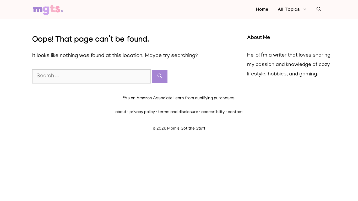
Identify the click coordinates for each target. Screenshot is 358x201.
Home (262, 10)
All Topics (289, 10)
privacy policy (142, 112)
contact (235, 112)
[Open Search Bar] (319, 10)
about (120, 112)
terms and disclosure (178, 112)
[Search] (159, 76)
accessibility (213, 112)
